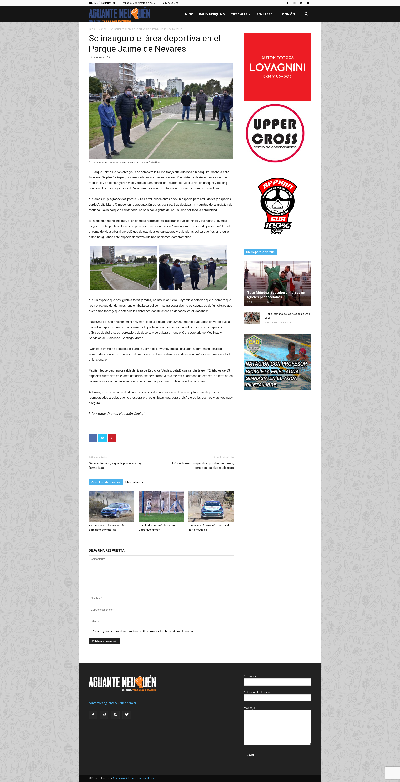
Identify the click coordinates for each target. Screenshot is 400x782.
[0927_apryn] (277, 239)
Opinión (288, 14)
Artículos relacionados (105, 482)
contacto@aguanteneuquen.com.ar (112, 703)
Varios (102, 29)
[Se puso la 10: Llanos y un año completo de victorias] (111, 506)
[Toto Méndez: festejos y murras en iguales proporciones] (277, 283)
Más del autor (134, 482)
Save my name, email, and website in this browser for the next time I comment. (145, 631)
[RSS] (301, 3)
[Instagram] (294, 3)
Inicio (188, 14)
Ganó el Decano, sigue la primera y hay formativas (115, 465)
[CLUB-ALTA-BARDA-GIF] (277, 389)
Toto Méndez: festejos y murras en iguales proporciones (276, 295)
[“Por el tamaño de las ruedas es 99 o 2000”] (252, 318)
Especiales (239, 14)
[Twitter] (308, 3)
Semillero (265, 14)
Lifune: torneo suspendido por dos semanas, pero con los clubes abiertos (203, 465)
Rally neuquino (170, 2)
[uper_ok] (275, 162)
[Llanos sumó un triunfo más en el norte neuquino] (211, 506)
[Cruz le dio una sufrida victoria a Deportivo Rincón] (161, 506)
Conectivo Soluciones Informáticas (133, 778)
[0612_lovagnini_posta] (277, 99)
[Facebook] (287, 3)
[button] (306, 14)
